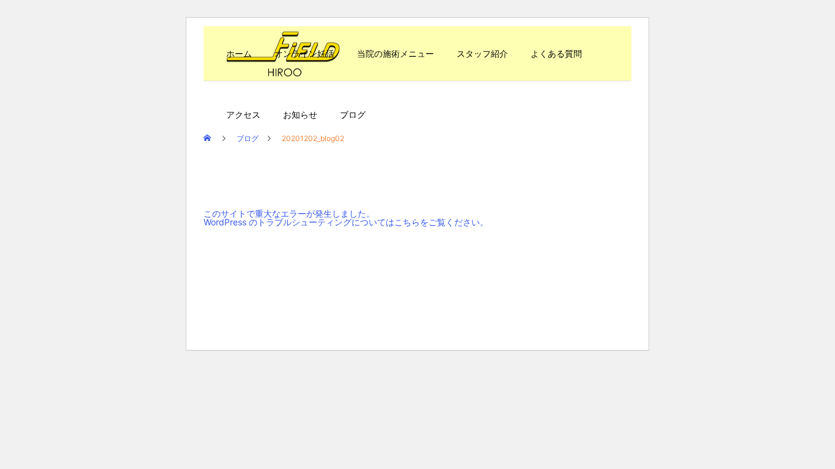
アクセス (243, 114)
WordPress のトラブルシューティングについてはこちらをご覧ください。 (346, 222)
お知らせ (300, 114)
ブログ (353, 114)
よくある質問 (556, 53)
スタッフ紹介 (482, 53)
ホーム (239, 53)
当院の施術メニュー (395, 53)
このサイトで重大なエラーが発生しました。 (289, 213)
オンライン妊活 (304, 53)
